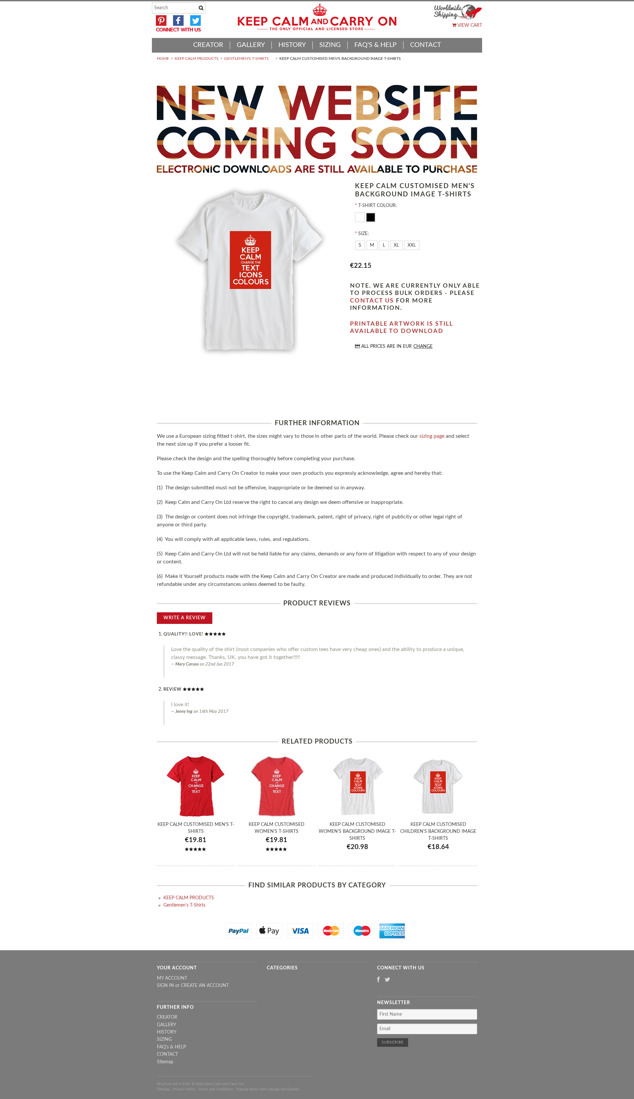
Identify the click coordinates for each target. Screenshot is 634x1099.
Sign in (165, 985)
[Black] (370, 217)
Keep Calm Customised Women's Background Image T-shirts (357, 831)
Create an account (205, 985)
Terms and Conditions (215, 1089)
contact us (372, 301)
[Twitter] (387, 980)
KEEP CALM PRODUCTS (197, 59)
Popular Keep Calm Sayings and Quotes (267, 1089)
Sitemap (165, 1062)
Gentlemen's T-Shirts (246, 59)
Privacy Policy (184, 1089)
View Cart (469, 25)
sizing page (431, 436)
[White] (360, 217)
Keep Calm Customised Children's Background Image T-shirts (438, 831)
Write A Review (184, 618)
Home (163, 59)
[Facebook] (378, 980)
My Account (172, 978)
